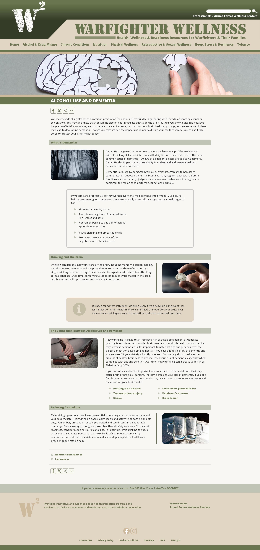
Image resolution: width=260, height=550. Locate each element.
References (62, 459)
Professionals (202, 16)
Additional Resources (68, 454)
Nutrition (100, 44)
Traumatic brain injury (127, 393)
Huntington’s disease (127, 388)
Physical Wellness (124, 44)
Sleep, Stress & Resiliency (214, 44)
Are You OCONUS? (167, 488)
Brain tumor (170, 398)
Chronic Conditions (75, 44)
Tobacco (243, 44)
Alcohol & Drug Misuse (40, 44)
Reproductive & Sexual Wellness (166, 44)
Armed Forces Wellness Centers (235, 16)
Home (14, 44)
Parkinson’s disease (175, 393)
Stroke (117, 398)
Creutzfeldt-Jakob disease (179, 388)
